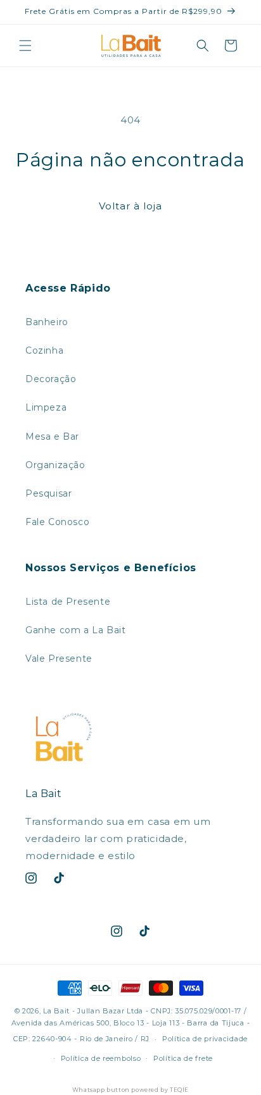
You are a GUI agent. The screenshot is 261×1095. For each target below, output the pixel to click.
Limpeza (46, 407)
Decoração (50, 379)
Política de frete (183, 1058)
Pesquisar (48, 493)
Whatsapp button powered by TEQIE (130, 1089)
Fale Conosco (57, 522)
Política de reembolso (101, 1058)
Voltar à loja (130, 206)
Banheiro (46, 322)
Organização (55, 465)
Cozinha (44, 350)
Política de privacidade (205, 1038)
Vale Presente (58, 658)
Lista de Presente (67, 601)
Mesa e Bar (52, 436)
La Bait (56, 1010)
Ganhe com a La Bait (75, 630)
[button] (25, 45)
